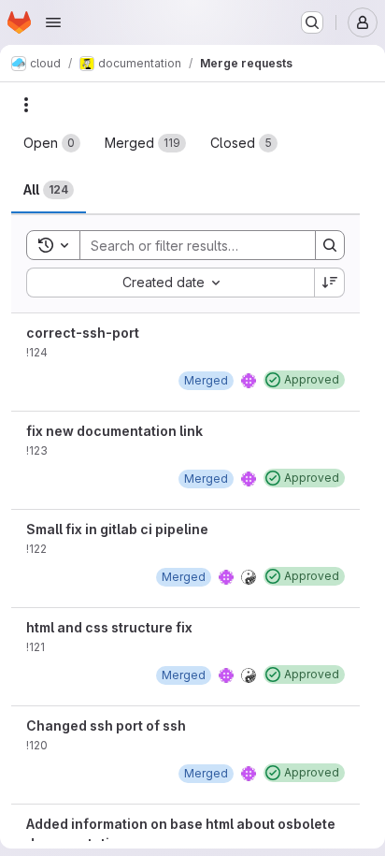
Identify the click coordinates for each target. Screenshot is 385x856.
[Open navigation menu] (53, 22)
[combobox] (170, 282)
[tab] (52, 143)
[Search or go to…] (312, 22)
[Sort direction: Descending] (330, 282)
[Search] (330, 245)
